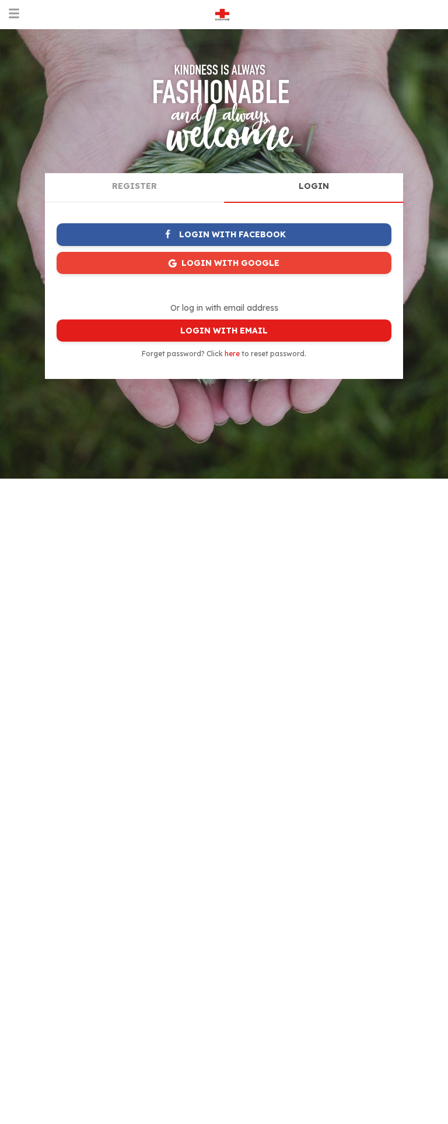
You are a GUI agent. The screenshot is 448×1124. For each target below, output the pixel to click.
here (232, 353)
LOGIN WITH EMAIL (224, 330)
